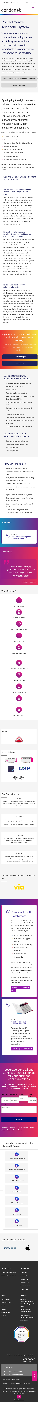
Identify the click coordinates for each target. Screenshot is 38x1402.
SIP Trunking (17, 1214)
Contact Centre (16, 1192)
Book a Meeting (19, 85)
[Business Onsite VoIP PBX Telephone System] (17, 1154)
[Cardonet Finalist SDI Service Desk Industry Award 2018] (19, 739)
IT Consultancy (4, 1165)
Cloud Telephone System (16, 1181)
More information (19, 1400)
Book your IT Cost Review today (20, 989)
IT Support (4, 1154)
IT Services (24, 1268)
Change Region (14, 2)
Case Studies (5, 1312)
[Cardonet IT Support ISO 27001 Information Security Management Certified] (11, 760)
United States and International (15, 1374)
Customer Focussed (19, 653)
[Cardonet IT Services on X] (7, 1350)
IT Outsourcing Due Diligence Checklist (20, 1022)
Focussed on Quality (19, 692)
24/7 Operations (19, 606)
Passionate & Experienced (19, 668)
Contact (23, 1295)
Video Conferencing (17, 1203)
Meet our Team (6, 1302)
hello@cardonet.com (31, 2)
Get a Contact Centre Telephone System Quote (20, 78)
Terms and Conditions (15, 1383)
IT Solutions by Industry (8, 1272)
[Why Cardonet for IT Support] (19, 600)
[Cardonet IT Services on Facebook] (10, 1350)
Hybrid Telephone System (17, 1169)
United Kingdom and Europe (14, 1371)
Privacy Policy (17, 1130)
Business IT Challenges (8, 1276)
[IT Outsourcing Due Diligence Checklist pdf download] (22, 1008)
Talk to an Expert (20, 357)
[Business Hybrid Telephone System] (17, 1165)
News (3, 1306)
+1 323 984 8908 (5, 2)
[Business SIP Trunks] (17, 1210)
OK (19, 1396)
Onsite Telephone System (17, 1158)
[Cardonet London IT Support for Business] (11, 10)
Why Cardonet (5, 1299)
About (3, 1295)
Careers (3, 1315)
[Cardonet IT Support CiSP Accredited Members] (24, 769)
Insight (3, 1309)
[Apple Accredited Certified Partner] (28, 1248)
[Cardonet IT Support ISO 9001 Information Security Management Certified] (27, 760)
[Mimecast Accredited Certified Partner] (10, 1248)
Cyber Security (4, 1204)
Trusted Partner (19, 680)
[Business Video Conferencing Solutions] (17, 1199)
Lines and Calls (17, 1225)
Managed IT (4, 1175)
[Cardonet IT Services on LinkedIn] (4, 1350)
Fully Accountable (19, 715)
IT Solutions (6, 1268)
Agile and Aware (19, 704)
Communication (4, 1194)
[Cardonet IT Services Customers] (19, 886)
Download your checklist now (22, 1048)
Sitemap (5, 1383)
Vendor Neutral (19, 641)
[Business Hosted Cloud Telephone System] (17, 1176)
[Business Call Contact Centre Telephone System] (17, 1188)
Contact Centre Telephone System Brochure (21, 537)
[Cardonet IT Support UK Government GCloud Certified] (19, 777)
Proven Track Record (19, 618)
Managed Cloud (4, 1185)
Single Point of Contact (19, 629)
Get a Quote (20, 363)
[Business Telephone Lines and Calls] (17, 1221)
